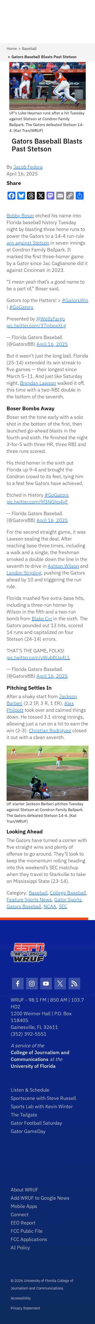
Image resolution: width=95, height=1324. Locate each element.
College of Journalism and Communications (40, 1055)
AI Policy (20, 1247)
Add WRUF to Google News (40, 1198)
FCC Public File (27, 1231)
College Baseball (68, 892)
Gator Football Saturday (36, 1123)
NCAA (50, 906)
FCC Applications (29, 1239)
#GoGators (21, 307)
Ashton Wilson (63, 566)
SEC (63, 906)
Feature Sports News (29, 899)
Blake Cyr (42, 618)
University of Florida (33, 1066)
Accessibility (21, 1298)
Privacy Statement (25, 1308)
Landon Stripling (24, 572)
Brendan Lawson (38, 383)
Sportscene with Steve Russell (43, 1098)
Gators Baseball (24, 906)
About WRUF (24, 1189)
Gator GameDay (28, 1131)
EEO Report (23, 1222)
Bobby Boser (20, 215)
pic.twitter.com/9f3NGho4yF (37, 501)
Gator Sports (68, 899)
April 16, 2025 (52, 344)
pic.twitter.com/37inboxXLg (36, 325)
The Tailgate (24, 1114)
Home (12, 48)
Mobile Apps (24, 1206)
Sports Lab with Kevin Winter (42, 1106)
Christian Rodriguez (50, 730)
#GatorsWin (75, 300)
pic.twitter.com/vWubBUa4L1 (38, 657)
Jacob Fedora (28, 167)
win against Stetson (28, 242)
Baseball (29, 48)
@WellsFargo (50, 318)
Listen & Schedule (30, 1090)
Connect (19, 1214)
